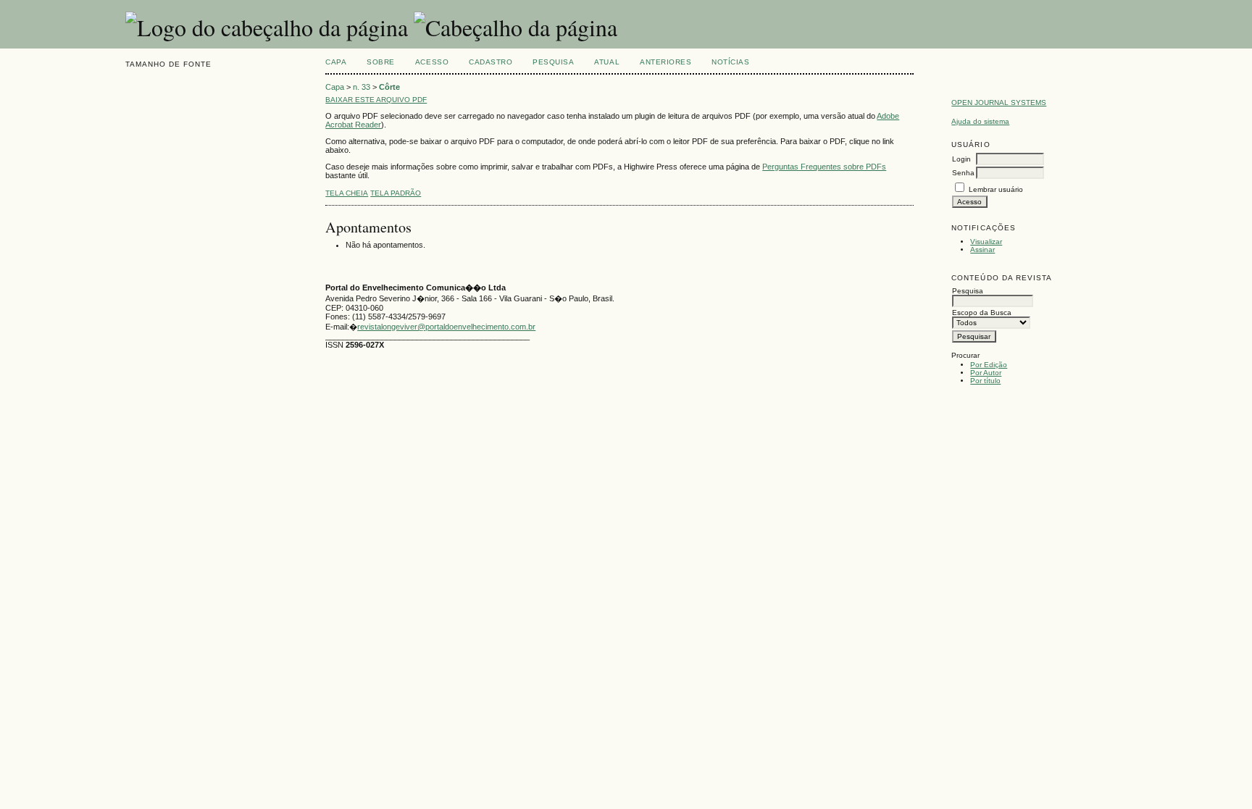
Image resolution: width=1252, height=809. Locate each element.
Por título (985, 381)
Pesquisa (553, 62)
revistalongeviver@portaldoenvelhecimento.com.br (446, 326)
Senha (963, 173)
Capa (335, 62)
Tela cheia (346, 193)
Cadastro (490, 62)
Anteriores (665, 62)
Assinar (982, 249)
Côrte (389, 87)
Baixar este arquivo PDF (376, 100)
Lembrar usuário (996, 189)
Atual (606, 62)
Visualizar (986, 242)
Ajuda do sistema (980, 121)
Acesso (431, 62)
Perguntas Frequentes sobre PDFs (824, 166)
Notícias (730, 62)
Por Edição (988, 365)
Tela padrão (395, 193)
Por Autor (985, 373)
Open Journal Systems (998, 102)
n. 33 (361, 87)
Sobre (381, 62)
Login (961, 159)
